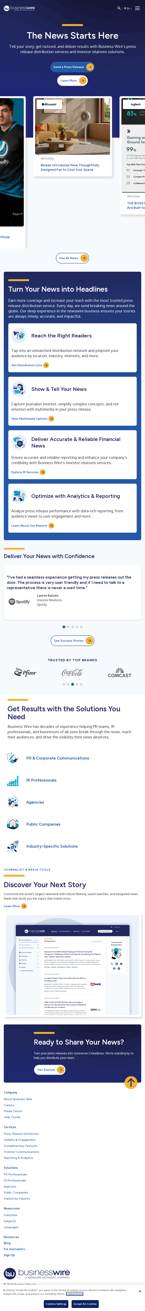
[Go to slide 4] (77, 627)
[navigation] (137, 8)
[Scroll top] (131, 1082)
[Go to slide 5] (81, 627)
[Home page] (19, 8)
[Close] (140, 1291)
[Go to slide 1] (63, 627)
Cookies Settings (56, 1303)
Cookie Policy (74, 1293)
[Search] (119, 8)
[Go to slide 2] (68, 627)
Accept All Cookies (85, 1303)
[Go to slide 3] (72, 627)
